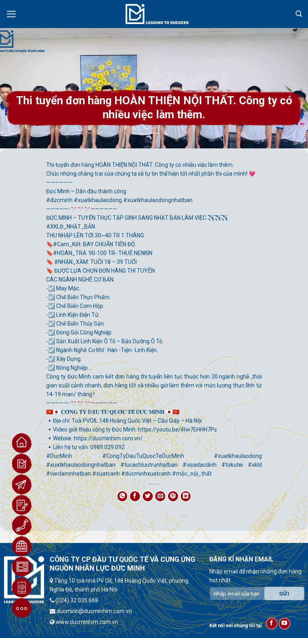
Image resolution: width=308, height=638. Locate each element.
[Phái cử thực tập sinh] (22, 484)
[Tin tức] (22, 546)
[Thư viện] (22, 567)
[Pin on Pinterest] (173, 496)
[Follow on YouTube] (284, 623)
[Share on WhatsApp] (122, 496)
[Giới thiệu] (22, 464)
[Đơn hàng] (22, 505)
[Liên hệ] (22, 587)
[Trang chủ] (22, 443)
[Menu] (11, 14)
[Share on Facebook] (135, 496)
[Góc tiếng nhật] (22, 525)
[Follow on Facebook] (272, 623)
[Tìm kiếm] (299, 14)
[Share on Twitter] (148, 496)
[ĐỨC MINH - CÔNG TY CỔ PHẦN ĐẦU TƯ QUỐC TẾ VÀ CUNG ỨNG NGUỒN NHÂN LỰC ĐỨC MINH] (157, 14)
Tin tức (154, 84)
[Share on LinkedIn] (186, 496)
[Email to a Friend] (160, 496)
